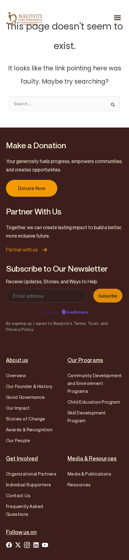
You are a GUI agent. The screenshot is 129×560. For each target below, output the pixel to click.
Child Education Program (94, 402)
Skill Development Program (87, 416)
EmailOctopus (77, 312)
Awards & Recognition (29, 429)
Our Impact (18, 408)
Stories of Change (25, 418)
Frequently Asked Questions (24, 510)
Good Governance (25, 397)
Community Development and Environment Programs (95, 383)
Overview (16, 375)
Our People (18, 440)
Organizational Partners (31, 473)
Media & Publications (89, 473)
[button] (117, 17)
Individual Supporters (28, 484)
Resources (79, 484)
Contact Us (18, 495)
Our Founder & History (29, 386)
